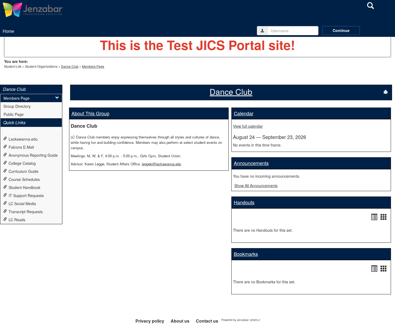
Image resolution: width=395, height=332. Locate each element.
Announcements (251, 162)
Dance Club (69, 66)
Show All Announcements (256, 185)
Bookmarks (246, 253)
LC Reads (17, 219)
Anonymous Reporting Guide (33, 155)
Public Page (13, 114)
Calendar (243, 113)
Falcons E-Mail (21, 147)
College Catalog (22, 163)
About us (180, 321)
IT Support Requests (26, 195)
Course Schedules (24, 179)
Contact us (207, 321)
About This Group (90, 113)
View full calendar (248, 126)
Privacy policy (149, 321)
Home (8, 31)
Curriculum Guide (23, 171)
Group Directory (17, 106)
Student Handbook (24, 187)
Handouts (244, 202)
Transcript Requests (26, 211)
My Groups (12, 131)
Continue (341, 30)
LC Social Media (22, 203)
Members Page (93, 66)
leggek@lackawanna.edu (161, 163)
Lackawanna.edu (23, 139)
